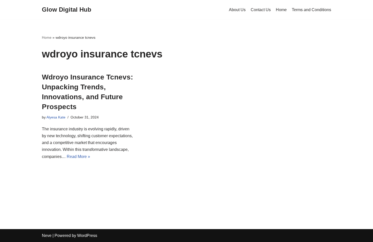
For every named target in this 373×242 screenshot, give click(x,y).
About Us (237, 10)
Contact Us (261, 10)
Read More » (78, 156)
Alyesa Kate (55, 117)
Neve (47, 235)
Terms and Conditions (311, 10)
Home (281, 10)
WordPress (87, 235)
